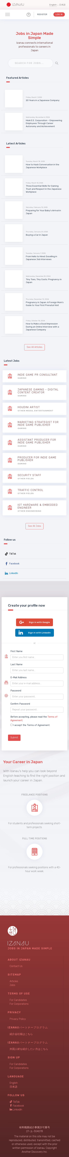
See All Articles (34, 347)
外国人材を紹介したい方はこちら (29, 1049)
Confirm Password (20, 703)
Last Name (16, 664)
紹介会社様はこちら (21, 1034)
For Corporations (19, 1003)
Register (42, 14)
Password (15, 690)
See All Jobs (34, 526)
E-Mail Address (18, 677)
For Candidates (18, 1000)
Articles (14, 981)
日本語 (62, 5)
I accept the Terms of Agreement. (31, 725)
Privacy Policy (18, 1018)
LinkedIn (13, 573)
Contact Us (16, 966)
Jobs (12, 985)
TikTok (12, 553)
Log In (59, 14)
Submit (14, 737)
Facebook (14, 563)
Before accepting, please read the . (33, 718)
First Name (16, 651)
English (53, 5)
